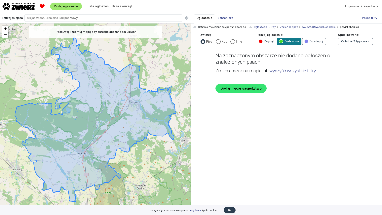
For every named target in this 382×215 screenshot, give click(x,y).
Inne (239, 41)
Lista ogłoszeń (98, 6)
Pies (209, 41)
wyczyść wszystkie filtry (292, 70)
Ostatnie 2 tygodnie (354, 41)
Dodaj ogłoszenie (66, 6)
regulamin (196, 210)
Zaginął (269, 41)
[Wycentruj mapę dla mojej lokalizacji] (186, 18)
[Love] (42, 6)
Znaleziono (291, 41)
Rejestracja (371, 6)
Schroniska (225, 18)
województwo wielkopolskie (318, 26)
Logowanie (352, 6)
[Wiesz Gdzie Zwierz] (18, 6)
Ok (229, 210)
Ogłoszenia (260, 26)
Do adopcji (316, 41)
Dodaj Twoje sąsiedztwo (241, 88)
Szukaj (12, 18)
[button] (5, 29)
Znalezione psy (289, 26)
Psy (274, 26)
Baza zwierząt (122, 6)
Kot (224, 41)
